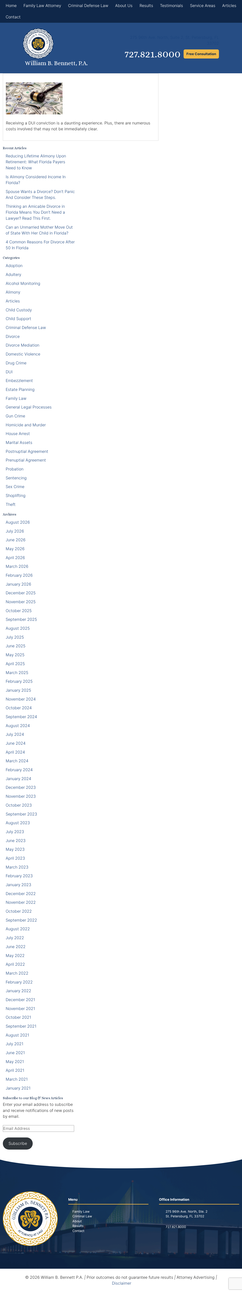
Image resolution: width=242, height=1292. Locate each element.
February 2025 (19, 681)
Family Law (16, 398)
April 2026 (15, 557)
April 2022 (15, 964)
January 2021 (18, 1088)
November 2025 (21, 601)
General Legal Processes (29, 407)
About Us (124, 5)
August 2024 (18, 725)
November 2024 (21, 699)
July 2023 (15, 831)
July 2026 (15, 531)
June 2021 (15, 1052)
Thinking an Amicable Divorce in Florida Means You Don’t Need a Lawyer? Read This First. (35, 212)
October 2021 (18, 1017)
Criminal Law (82, 1216)
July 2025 (15, 637)
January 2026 (18, 584)
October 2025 (19, 610)
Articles (229, 5)
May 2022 (15, 955)
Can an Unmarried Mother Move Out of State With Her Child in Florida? (39, 230)
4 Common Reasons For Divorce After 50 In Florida (40, 245)
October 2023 (19, 805)
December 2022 (21, 893)
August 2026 (18, 522)
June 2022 (16, 946)
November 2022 (21, 902)
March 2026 (17, 566)
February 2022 (19, 982)
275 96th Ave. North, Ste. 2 (186, 1211)
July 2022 (15, 937)
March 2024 (17, 760)
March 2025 (17, 672)
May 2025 (15, 654)
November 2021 (20, 1008)
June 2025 (16, 646)
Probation (14, 469)
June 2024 (16, 743)
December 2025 (21, 593)
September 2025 (21, 619)
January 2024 (18, 778)
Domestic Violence (23, 354)
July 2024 (15, 734)
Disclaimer (121, 1283)
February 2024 (19, 769)
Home (11, 5)
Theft (11, 504)
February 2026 (19, 575)
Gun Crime (15, 416)
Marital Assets (19, 442)
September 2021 (21, 1026)
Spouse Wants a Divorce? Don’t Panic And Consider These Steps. (40, 194)
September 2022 (21, 920)
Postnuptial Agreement (27, 451)
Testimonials (171, 5)
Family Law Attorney (42, 5)
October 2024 (19, 707)
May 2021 (15, 1061)
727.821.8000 (153, 54)
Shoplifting (16, 495)
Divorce (13, 336)
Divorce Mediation (22, 345)
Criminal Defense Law (88, 5)
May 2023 (15, 849)
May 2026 (15, 548)
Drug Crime (16, 363)
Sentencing (16, 478)
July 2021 (14, 1043)
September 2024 (21, 716)
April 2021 (15, 1070)
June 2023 (16, 840)
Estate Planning (20, 389)
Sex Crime (15, 486)
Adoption (14, 265)
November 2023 (21, 796)
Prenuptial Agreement (26, 460)
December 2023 (21, 787)
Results (146, 5)
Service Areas (202, 5)
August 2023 (18, 822)
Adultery (13, 274)
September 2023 (21, 814)
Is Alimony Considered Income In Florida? (36, 179)
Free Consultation (201, 54)
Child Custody (19, 310)
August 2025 (18, 628)
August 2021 (17, 1035)
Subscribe (18, 1143)
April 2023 (15, 858)
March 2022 (17, 973)
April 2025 (15, 663)
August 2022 (18, 928)
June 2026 (16, 539)
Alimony (13, 292)
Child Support (18, 318)
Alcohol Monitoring (23, 283)
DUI (9, 371)
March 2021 (17, 1079)
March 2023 (17, 867)
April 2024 (15, 752)
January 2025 (18, 690)
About (77, 1221)
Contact (13, 17)
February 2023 (19, 875)
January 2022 (18, 990)
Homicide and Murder (26, 425)
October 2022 (19, 911)
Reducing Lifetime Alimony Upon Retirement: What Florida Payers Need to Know (36, 162)
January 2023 (18, 884)
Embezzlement (19, 380)
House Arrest (18, 433)
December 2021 (20, 999)
